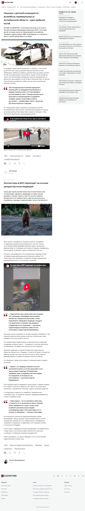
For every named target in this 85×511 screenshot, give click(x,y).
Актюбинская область (12, 159)
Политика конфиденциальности (42, 489)
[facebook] (66, 476)
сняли (33, 437)
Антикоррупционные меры (41, 495)
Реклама (67, 492)
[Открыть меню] (82, 2)
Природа (38, 445)
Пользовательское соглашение (42, 485)
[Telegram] (14, 163)
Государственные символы (41, 492)
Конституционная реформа (28, 7)
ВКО (5, 445)
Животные (8, 449)
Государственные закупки (40, 498)
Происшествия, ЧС (16, 156)
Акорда (73, 7)
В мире (3, 498)
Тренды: (3, 7)
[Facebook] (19, 163)
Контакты (67, 489)
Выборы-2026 (11, 7)
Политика (4, 489)
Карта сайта (68, 485)
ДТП (5, 156)
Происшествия (19, 449)
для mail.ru (36, 156)
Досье (48, 7)
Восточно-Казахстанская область (21, 445)
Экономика (4, 495)
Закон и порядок (56, 7)
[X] (24, 163)
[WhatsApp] (9, 163)
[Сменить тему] (76, 2)
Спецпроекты (42, 7)
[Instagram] (5, 163)
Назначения (66, 7)
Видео (28, 156)
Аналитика (4, 492)
